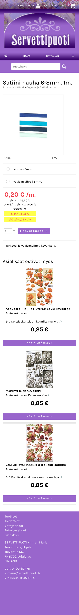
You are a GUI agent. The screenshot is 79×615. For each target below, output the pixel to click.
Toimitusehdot (15, 530)
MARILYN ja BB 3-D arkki (23, 391)
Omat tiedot (26, 5)
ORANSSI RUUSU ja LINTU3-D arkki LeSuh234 (38, 309)
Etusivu (7, 87)
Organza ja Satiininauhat (41, 87)
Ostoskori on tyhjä (56, 5)
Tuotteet (24, 56)
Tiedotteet (12, 521)
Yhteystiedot (14, 526)
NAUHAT (19, 87)
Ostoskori (52, 56)
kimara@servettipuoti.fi (22, 573)
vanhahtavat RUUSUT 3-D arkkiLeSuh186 (36, 465)
